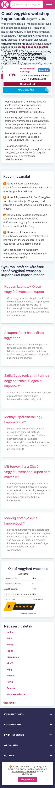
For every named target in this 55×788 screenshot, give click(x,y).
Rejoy (9, 669)
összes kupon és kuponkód (33, 46)
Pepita (10, 650)
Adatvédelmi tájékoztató (24, 771)
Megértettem (27, 779)
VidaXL (10, 663)
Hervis (10, 681)
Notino (10, 632)
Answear (11, 688)
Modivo (10, 675)
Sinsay (10, 644)
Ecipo (9, 638)
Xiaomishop (13, 657)
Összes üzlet (9, 702)
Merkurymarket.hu (16, 694)
